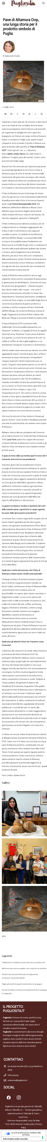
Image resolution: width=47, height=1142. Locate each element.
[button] (4, 3)
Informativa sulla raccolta (15, 1139)
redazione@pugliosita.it (17, 1080)
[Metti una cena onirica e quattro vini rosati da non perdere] (23, 968)
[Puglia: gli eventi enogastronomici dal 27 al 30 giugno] (23, 984)
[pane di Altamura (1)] (24, 813)
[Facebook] (9, 1097)
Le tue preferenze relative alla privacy (26, 1133)
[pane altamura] (24, 909)
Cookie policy (29, 1124)
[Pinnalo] (30, 114)
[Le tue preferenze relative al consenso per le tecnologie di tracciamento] (42, 1137)
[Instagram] (19, 1097)
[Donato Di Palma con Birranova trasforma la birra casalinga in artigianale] (23, 991)
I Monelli (37, 1106)
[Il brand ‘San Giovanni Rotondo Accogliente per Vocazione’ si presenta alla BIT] (23, 976)
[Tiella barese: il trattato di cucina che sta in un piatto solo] (23, 962)
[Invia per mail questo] (6, 114)
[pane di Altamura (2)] (24, 861)
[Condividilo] (12, 114)
